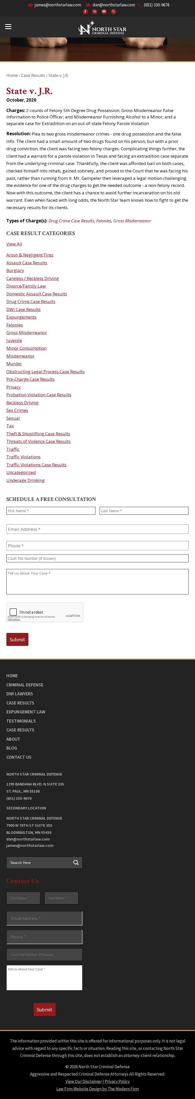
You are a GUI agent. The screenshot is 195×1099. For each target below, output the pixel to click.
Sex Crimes (17, 410)
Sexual (13, 418)
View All (14, 244)
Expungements (21, 317)
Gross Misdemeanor (132, 221)
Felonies (103, 221)
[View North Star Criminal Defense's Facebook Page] (85, 12)
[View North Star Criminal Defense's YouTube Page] (104, 12)
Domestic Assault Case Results (36, 294)
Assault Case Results (26, 263)
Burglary (15, 270)
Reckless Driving (22, 402)
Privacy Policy (117, 1081)
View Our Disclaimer (84, 1081)
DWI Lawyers (19, 694)
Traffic (13, 449)
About (13, 739)
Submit (17, 639)
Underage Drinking (25, 480)
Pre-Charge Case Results (30, 379)
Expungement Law (25, 712)
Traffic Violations (23, 457)
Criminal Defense (24, 685)
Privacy (13, 387)
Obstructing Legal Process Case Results (45, 371)
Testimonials (21, 721)
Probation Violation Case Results (38, 395)
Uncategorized (21, 472)
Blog (11, 748)
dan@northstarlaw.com (114, 5)
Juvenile (14, 340)
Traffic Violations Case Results (36, 465)
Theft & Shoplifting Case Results (38, 434)
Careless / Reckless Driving (32, 278)
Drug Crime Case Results (71, 221)
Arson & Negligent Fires (29, 255)
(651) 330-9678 (156, 5)
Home (12, 676)
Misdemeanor (20, 356)
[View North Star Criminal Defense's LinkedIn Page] (95, 12)
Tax (10, 426)
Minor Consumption (26, 348)
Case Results (20, 703)
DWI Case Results (23, 309)
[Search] (113, 12)
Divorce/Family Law (26, 286)
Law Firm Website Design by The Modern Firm (97, 1089)
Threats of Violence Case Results (38, 441)
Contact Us (18, 757)
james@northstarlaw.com (58, 5)
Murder (14, 364)
